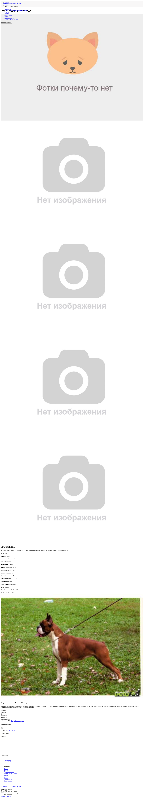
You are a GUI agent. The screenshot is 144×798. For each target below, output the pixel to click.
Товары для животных (10, 773)
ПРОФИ (6, 12)
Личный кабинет (9, 18)
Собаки (6, 10)
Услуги (26, 10)
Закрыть (3, 736)
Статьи (6, 16)
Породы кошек (8, 781)
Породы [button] (6, 13)
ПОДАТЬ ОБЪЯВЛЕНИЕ (11, 19)
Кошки (10, 10)
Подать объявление (6, 22)
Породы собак (8, 779)
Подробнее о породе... (17, 721)
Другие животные (18, 10)
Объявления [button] (7, 9)
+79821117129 (11, 730)
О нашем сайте (8, 758)
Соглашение (7, 760)
